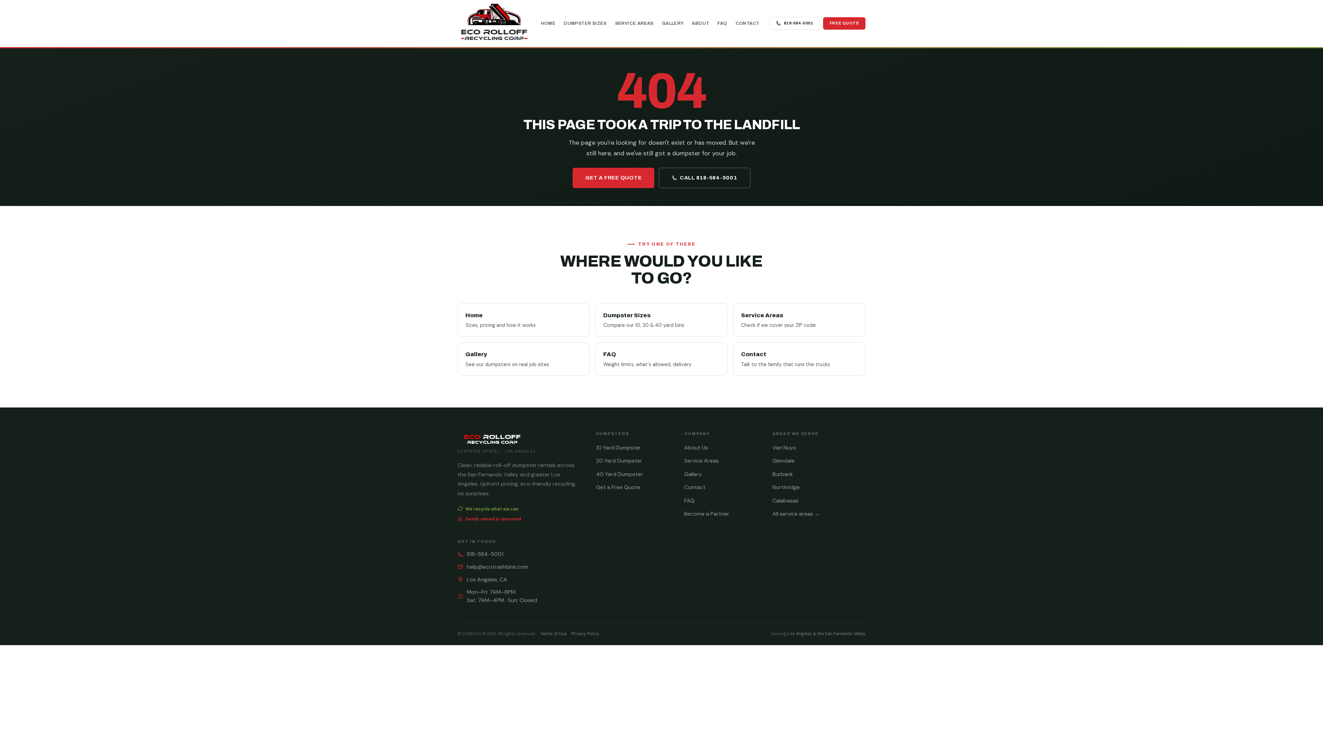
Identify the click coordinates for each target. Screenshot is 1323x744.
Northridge (786, 487)
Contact (748, 23)
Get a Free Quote (613, 177)
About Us (696, 447)
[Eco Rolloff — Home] (494, 23)
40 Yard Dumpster (619, 474)
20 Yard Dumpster (619, 460)
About (700, 23)
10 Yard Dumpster (618, 447)
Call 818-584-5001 (708, 177)
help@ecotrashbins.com (497, 566)
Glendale (783, 460)
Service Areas (634, 23)
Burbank (782, 474)
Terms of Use (553, 634)
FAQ (722, 23)
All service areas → (796, 513)
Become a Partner (706, 513)
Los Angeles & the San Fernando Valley (826, 634)
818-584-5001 (798, 23)
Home (548, 23)
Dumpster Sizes (585, 23)
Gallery (673, 23)
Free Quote (844, 23)
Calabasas (785, 500)
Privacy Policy (585, 634)
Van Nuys (784, 447)
